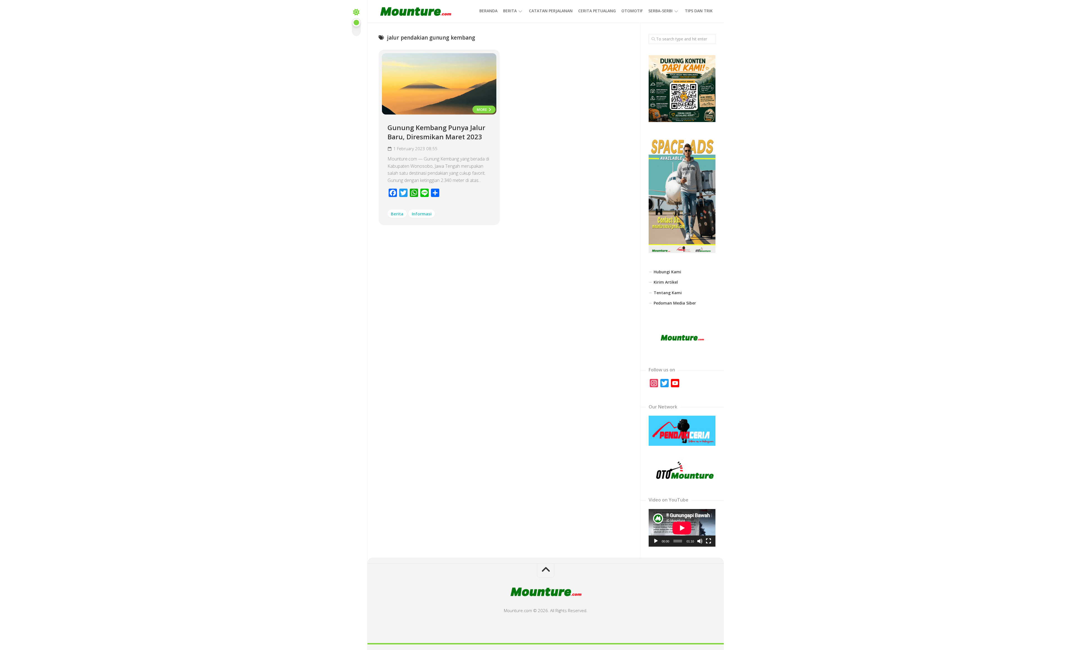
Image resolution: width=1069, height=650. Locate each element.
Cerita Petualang (597, 10)
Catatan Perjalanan (551, 10)
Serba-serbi (660, 10)
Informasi (421, 213)
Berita (510, 10)
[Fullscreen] (708, 541)
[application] (682, 528)
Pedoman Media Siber (675, 303)
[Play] (656, 541)
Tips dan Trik (699, 10)
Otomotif (632, 10)
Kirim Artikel (666, 282)
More (482, 109)
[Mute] (700, 541)
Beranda (488, 10)
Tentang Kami (668, 292)
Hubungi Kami (667, 271)
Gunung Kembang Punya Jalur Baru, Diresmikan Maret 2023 (436, 132)
